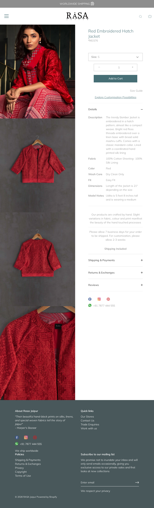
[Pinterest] (35, 437)
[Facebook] (17, 437)
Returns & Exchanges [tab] (101, 272)
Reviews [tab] (93, 285)
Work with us (89, 428)
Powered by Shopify (47, 496)
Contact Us (87, 420)
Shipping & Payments (28, 460)
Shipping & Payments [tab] (101, 260)
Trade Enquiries (90, 424)
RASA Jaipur (29, 496)
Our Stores (87, 416)
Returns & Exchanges (28, 464)
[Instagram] (26, 437)
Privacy (19, 468)
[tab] (115, 184)
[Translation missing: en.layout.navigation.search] (140, 17)
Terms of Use (23, 475)
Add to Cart (116, 78)
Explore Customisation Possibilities (115, 97)
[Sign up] (137, 482)
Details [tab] (92, 109)
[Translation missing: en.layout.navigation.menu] (6, 16)
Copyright (21, 471)
